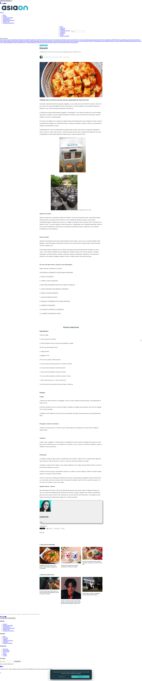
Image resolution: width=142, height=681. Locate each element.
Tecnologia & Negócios (8, 23)
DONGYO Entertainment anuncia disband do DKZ (101, 41)
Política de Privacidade (4, 671)
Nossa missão (6, 650)
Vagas (4, 653)
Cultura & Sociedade (8, 17)
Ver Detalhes (62, 676)
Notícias (5, 16)
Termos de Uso (12, 671)
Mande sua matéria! (64, 36)
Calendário (62, 32)
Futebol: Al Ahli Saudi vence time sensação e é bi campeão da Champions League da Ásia (53, 39)
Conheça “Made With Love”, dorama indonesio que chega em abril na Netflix (31, 42)
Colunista (5, 639)
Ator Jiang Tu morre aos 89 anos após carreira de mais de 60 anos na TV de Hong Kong (68, 41)
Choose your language (5, 0)
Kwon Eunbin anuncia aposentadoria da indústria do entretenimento (16, 39)
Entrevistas (62, 28)
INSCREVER (17, 661)
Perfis (61, 26)
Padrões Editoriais (19, 671)
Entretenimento (6, 19)
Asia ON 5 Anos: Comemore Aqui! (8, 618)
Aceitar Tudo (80, 676)
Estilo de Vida (6, 21)
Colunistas (62, 29)
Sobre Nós (62, 33)
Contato (62, 34)
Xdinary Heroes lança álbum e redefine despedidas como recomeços (31, 41)
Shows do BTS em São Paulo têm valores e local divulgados (64, 42)
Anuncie (5, 654)
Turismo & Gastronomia (8, 20)
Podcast (2, 12)
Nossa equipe (6, 651)
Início (4, 15)
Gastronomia (43, 45)
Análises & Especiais (65, 30)
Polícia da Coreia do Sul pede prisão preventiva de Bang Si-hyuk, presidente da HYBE (94, 39)
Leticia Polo (44, 517)
